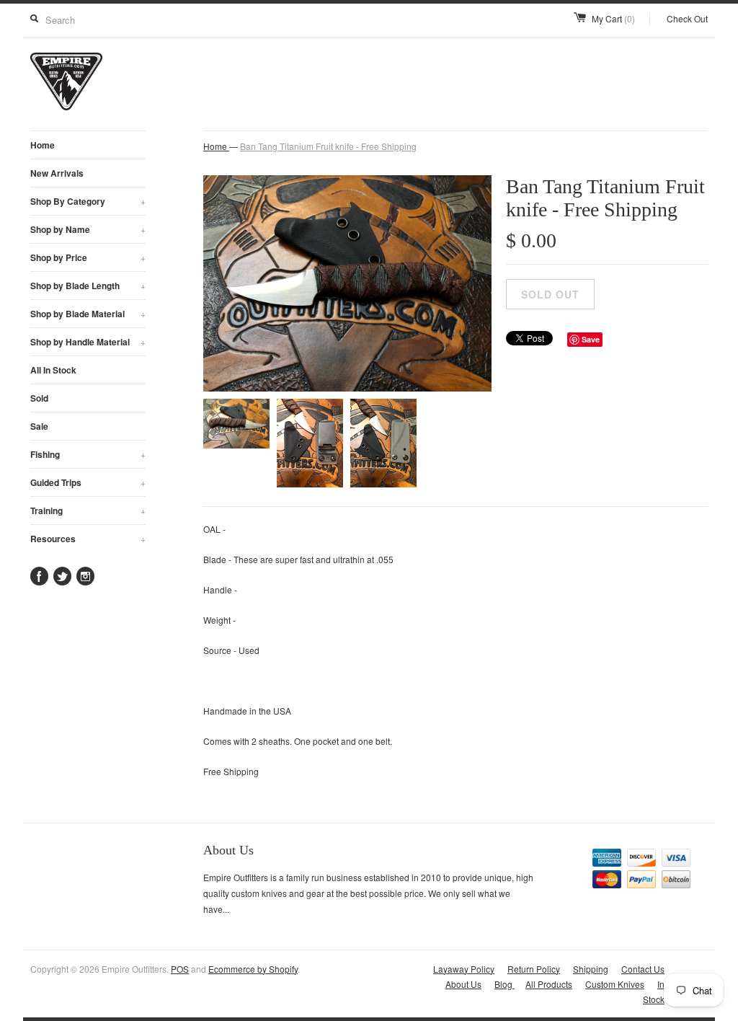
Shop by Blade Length (88, 285)
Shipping (590, 969)
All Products (548, 984)
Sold (39, 398)
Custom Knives (614, 984)
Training (88, 510)
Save (591, 339)
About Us (463, 984)
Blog (504, 984)
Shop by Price (88, 257)
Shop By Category (88, 201)
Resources (88, 538)
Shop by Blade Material (88, 313)
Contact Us (642, 969)
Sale (39, 426)
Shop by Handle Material (88, 341)
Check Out (687, 18)
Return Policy (533, 969)
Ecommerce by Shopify (253, 969)
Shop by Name (88, 229)
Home (42, 144)
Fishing (88, 454)
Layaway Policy (463, 969)
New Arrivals (57, 173)
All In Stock (53, 369)
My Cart (613, 18)
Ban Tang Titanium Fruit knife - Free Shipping (328, 146)
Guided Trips (88, 482)
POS (180, 969)
